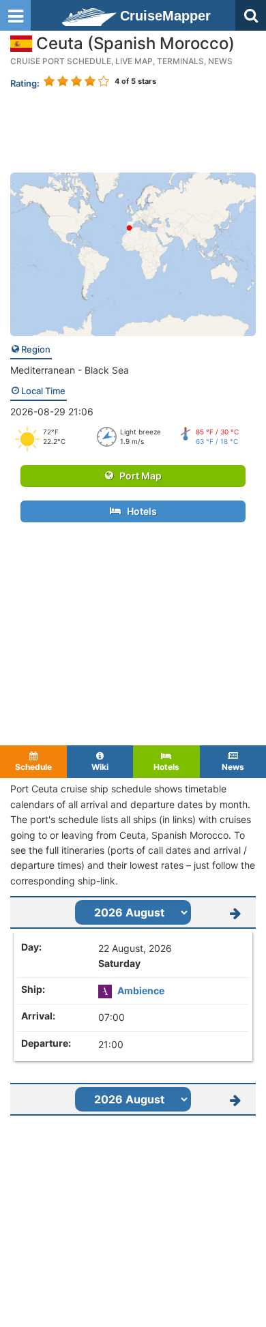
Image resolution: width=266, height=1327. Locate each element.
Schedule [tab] (33, 767)
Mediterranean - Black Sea (69, 370)
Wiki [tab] (99, 767)
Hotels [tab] (166, 767)
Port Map (137, 475)
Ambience (140, 990)
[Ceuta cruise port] (133, 253)
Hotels (139, 511)
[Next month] (235, 912)
